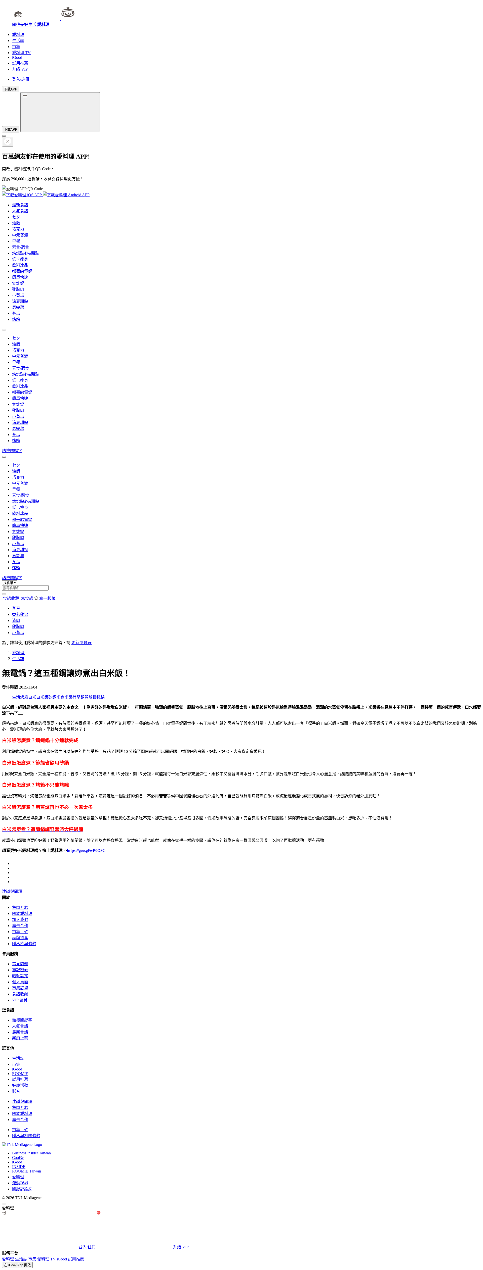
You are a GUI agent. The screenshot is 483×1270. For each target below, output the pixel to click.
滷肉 (16, 620)
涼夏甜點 (20, 301)
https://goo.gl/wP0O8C (86, 850)
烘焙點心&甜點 (25, 253)
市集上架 (20, 932)
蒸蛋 (16, 608)
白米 (32, 697)
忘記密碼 (20, 970)
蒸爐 (89, 697)
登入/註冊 (20, 79)
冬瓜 (16, 313)
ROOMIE (20, 1073)
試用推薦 (20, 63)
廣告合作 (20, 925)
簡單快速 (20, 277)
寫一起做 (46, 598)
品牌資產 (20, 938)
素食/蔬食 (20, 247)
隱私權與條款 (24, 944)
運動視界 (20, 1183)
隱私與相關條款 (26, 1136)
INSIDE (18, 1166)
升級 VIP (20, 69)
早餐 (16, 241)
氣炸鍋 (18, 283)
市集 (16, 46)
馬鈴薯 (18, 307)
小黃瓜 (18, 295)
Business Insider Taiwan (31, 1153)
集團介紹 (20, 907)
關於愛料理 (22, 913)
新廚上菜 (20, 1038)
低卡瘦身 (20, 259)
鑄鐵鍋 (99, 697)
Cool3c (18, 1157)
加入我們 (20, 919)
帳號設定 (20, 976)
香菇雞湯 (20, 614)
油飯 (16, 223)
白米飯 (42, 697)
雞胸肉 (18, 289)
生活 (16, 697)
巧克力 (18, 229)
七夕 (16, 217)
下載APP (10, 89)
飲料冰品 (20, 265)
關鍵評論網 (22, 1189)
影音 (16, 1091)
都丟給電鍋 (22, 271)
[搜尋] (4, 594)
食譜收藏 (20, 994)
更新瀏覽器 (81, 643)
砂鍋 (52, 697)
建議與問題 (12, 891)
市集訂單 (20, 988)
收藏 (11, 598)
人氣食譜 (20, 211)
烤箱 (16, 319)
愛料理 (18, 34)
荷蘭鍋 (78, 697)
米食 (60, 697)
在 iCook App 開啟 (17, 1265)
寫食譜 (27, 598)
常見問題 (20, 964)
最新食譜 (20, 205)
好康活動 (20, 1085)
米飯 (68, 697)
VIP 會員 (19, 1000)
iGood (17, 57)
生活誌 (18, 40)
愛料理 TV (21, 53)
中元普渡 (20, 235)
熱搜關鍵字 (12, 451)
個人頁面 (20, 982)
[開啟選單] (60, 112)
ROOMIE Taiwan (26, 1171)
